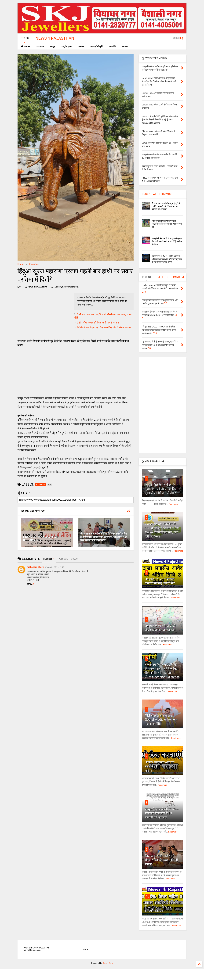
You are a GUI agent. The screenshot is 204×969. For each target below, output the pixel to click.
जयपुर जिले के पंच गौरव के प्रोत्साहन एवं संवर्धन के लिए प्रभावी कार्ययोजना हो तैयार (160, 489)
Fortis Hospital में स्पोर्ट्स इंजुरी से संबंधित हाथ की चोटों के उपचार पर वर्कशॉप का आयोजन (166, 206)
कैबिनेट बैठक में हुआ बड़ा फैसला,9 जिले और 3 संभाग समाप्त (104, 327)
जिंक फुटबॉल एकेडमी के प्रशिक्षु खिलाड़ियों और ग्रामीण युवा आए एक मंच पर (167, 224)
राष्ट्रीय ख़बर (67, 46)
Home (26, 46)
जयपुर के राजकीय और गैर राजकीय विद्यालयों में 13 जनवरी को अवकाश (159, 813)
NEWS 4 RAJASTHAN (54, 38)
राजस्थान (40, 46)
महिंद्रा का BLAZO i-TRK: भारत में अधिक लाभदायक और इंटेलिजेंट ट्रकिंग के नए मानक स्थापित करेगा (167, 259)
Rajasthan (34, 264)
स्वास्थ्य (125, 46)
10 (147, 896)
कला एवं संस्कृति (97, 46)
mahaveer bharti (35, 567)
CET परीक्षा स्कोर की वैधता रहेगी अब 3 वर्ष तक (98, 322)
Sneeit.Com (108, 963)
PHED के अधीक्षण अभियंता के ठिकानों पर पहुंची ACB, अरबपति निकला (162, 907)
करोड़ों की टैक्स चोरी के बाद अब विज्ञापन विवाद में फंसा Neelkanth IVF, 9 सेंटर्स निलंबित (167, 241)
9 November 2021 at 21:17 (54, 567)
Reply (29, 584)
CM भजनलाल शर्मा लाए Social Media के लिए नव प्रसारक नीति (160, 720)
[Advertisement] (44, 315)
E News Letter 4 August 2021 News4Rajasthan (40, 538)
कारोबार (81, 46)
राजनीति (112, 46)
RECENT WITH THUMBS (157, 193)
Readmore (173, 504)
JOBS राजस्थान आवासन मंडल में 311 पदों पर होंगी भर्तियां (159, 766)
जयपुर (52, 46)
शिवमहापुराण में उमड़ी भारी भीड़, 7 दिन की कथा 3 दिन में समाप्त (161, 860)
